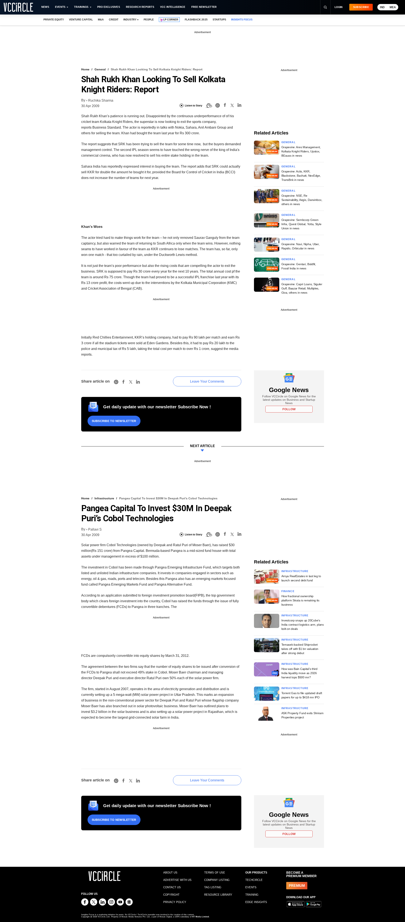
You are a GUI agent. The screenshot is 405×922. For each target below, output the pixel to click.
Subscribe (361, 7)
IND (382, 7)
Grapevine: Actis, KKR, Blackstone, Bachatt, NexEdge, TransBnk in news (301, 175)
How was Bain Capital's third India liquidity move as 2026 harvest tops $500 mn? (299, 673)
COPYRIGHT (171, 894)
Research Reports (140, 6)
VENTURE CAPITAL (81, 19)
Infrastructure (104, 498)
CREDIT (113, 19)
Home (85, 69)
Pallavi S (95, 529)
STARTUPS (219, 19)
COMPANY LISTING (217, 880)
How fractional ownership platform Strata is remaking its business (300, 600)
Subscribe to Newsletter (114, 421)
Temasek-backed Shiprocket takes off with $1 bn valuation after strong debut (300, 649)
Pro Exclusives (108, 6)
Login (339, 7)
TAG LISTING (212, 887)
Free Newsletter (204, 6)
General (100, 69)
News (45, 6)
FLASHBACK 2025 (196, 19)
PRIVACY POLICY (174, 902)
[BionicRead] (208, 105)
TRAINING (251, 894)
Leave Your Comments (207, 381)
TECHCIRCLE (254, 880)
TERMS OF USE (214, 872)
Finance (287, 591)
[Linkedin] (239, 106)
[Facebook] (225, 106)
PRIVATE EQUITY (53, 19)
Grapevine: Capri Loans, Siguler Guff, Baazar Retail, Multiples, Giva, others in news (301, 288)
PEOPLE (149, 19)
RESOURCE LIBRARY (218, 894)
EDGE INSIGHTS (256, 902)
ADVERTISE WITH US (177, 880)
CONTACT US (172, 887)
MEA (393, 7)
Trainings (81, 6)
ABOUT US (170, 872)
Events (60, 6)
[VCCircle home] (18, 7)
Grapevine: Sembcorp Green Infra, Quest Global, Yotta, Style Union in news (301, 224)
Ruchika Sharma (100, 100)
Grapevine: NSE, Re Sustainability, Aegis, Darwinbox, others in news (301, 200)
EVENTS (250, 887)
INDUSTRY (129, 19)
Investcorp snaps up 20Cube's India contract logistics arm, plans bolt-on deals (302, 624)
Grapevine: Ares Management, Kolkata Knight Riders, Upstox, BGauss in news (301, 151)
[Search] (325, 7)
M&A (101, 19)
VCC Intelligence (172, 6)
